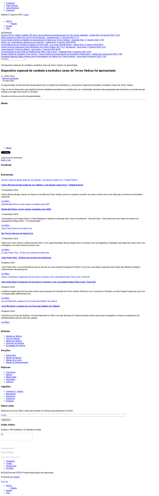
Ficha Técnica (12, 5)
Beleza (9, 374)
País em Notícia (13, 338)
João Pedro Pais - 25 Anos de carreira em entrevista (26, 258)
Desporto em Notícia (15, 343)
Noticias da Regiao (10, 78)
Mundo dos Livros (14, 360)
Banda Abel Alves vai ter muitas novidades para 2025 (26, 209)
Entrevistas (11, 355)
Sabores (9, 382)
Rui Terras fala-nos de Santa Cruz (17, 233)
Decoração (10, 379)
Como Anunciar (12, 8)
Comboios (10, 398)
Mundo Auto (11, 377)
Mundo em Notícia (14, 341)
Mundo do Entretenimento (17, 362)
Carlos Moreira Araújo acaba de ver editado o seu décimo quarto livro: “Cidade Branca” (42, 185)
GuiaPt (17, 477)
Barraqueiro (11, 394)
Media (8, 148)
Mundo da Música (13, 358)
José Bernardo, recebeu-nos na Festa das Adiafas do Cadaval (30, 306)
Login (26, 14)
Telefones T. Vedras (14, 391)
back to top (6, 160)
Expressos (10, 396)
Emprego (10, 401)
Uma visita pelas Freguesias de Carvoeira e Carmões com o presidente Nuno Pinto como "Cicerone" (48, 282)
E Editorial (10, 3)
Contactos (10, 10)
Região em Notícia (14, 336)
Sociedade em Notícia (15, 345)
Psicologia (10, 372)
